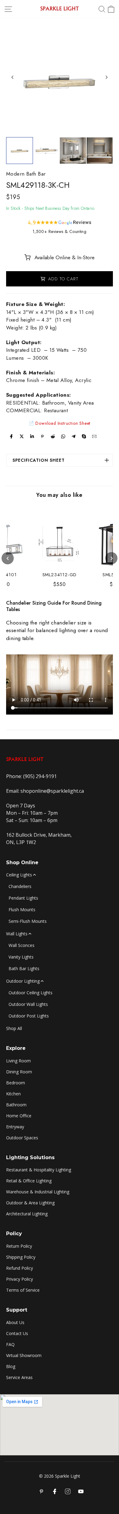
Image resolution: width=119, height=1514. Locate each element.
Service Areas (19, 1377)
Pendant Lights (23, 898)
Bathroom (16, 1105)
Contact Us (17, 1333)
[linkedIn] (32, 436)
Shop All (14, 1028)
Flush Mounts (22, 909)
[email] (94, 436)
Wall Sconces (21, 945)
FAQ (10, 1344)
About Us (15, 1322)
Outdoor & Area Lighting (30, 1203)
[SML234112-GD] (59, 542)
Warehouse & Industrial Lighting (37, 1192)
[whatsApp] (63, 436)
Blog (10, 1366)
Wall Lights (16, 934)
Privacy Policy (19, 1279)
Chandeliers (20, 886)
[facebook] (11, 436)
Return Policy (19, 1246)
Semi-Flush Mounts (28, 921)
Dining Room (19, 1072)
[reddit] (53, 436)
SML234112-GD (59, 575)
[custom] (68, 1491)
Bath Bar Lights (24, 968)
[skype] (84, 436)
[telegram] (73, 436)
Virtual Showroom (23, 1355)
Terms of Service (23, 1290)
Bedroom (15, 1083)
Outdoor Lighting (23, 981)
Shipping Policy (20, 1257)
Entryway (15, 1127)
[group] (19, 150)
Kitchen (13, 1094)
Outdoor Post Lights (29, 1016)
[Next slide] (106, 77)
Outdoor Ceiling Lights (30, 992)
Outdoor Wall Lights (28, 1004)
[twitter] (21, 436)
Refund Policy (19, 1268)
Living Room (18, 1061)
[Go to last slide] (12, 77)
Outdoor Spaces (22, 1138)
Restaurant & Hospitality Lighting (38, 1170)
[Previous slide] (8, 558)
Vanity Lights (21, 957)
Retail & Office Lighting (29, 1181)
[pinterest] (42, 436)
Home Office (18, 1116)
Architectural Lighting (27, 1214)
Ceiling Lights (19, 875)
